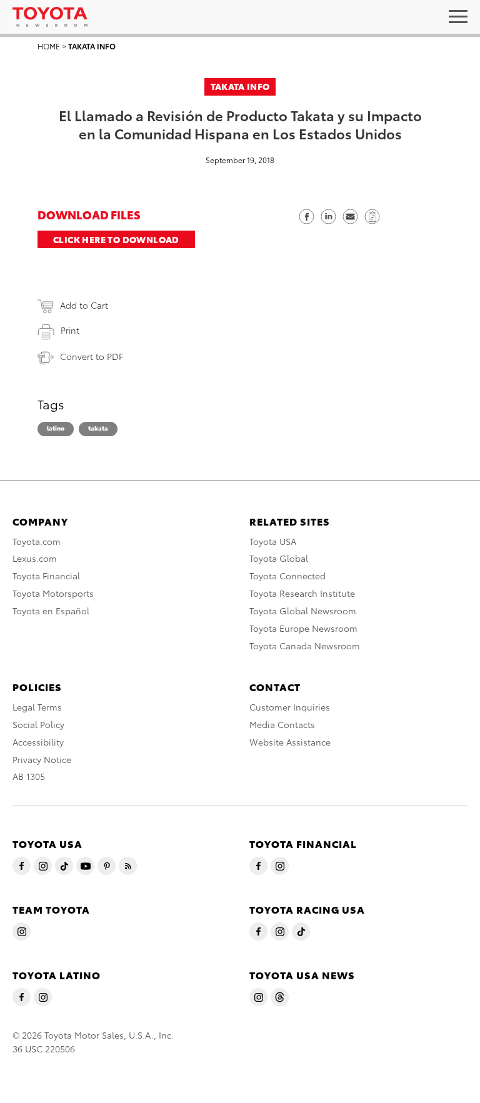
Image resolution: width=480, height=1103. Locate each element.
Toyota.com (36, 541)
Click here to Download (116, 239)
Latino (55, 427)
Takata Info (92, 46)
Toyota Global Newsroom (302, 610)
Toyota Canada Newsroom (304, 645)
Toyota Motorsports (53, 593)
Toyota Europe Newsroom (303, 628)
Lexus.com (34, 558)
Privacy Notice (41, 759)
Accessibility (38, 742)
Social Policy (38, 724)
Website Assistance (290, 742)
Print (70, 330)
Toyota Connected (287, 575)
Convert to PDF (91, 356)
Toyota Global (278, 558)
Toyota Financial (46, 575)
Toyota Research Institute (302, 593)
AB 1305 (28, 776)
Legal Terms (37, 707)
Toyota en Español (50, 610)
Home (49, 46)
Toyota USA (272, 541)
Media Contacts (282, 724)
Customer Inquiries (289, 707)
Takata (98, 427)
